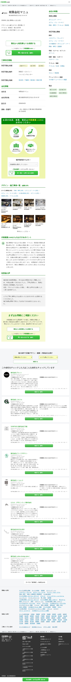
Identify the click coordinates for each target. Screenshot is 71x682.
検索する (35, 361)
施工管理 (32, 65)
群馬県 (32, 616)
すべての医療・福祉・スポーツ (48, 599)
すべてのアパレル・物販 (26, 605)
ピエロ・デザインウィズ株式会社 (21, 502)
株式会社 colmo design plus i (20, 556)
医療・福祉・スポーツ (56, 57)
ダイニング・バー (54, 19)
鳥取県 (49, 619)
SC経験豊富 (53, 93)
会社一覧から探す (26, 641)
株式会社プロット (16, 372)
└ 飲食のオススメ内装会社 (27, 660)
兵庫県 (32, 619)
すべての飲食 (35, 590)
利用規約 (4, 676)
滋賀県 (64, 618)
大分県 (21, 623)
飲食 (50, 35)
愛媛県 (37, 621)
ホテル (38, 603)
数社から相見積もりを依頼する (23, 43)
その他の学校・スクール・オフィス (29, 599)
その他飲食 (52, 43)
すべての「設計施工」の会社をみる (35, 582)
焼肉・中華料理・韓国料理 (48, 415)
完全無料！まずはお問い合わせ (35, 679)
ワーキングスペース (33, 598)
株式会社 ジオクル (16, 399)
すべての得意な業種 (24, 590)
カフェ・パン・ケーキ (56, 22)
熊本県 (64, 621)
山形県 (59, 614)
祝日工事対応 (62, 93)
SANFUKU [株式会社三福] (19, 426)
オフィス (51, 53)
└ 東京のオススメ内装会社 (27, 649)
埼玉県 (21, 80)
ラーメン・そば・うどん (52, 388)
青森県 (38, 614)
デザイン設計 (47, 627)
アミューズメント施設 (56, 77)
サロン (51, 73)
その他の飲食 (47, 594)
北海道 (32, 614)
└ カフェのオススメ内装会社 (27, 663)
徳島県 (26, 621)
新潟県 (60, 616)
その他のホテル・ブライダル (58, 603)
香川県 (32, 621)
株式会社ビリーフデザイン (19, 453)
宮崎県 (26, 623)
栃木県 (26, 616)
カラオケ (56, 609)
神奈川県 (39, 80)
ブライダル (45, 603)
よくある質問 (43, 647)
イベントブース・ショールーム (55, 596)
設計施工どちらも (37, 627)
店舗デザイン (23, 65)
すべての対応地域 (24, 614)
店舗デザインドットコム (63, 644)
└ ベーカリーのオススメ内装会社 (27, 667)
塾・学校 (43, 598)
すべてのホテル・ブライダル (27, 603)
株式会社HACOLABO (17, 529)
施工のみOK (53, 89)
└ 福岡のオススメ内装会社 (27, 656)
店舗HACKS (61, 641)
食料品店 (52, 605)
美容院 (67, 25)
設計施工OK (62, 89)
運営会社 (60, 639)
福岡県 (48, 621)
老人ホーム (62, 599)
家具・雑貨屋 (44, 605)
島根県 (54, 619)
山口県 (21, 621)
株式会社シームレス (17, 480)
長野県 (37, 618)
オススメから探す (26, 646)
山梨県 (32, 618)
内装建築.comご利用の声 (45, 644)
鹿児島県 (32, 623)
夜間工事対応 (53, 96)
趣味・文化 (60, 605)
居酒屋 (59, 46)
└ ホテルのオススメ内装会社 (27, 670)
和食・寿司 (52, 25)
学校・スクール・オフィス (57, 50)
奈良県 (37, 619)
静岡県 (48, 618)
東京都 (32, 80)
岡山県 (60, 619)
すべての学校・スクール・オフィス (29, 596)
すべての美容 (47, 607)
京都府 (21, 619)
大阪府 (26, 619)
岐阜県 (42, 618)
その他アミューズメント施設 (58, 79)
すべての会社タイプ (24, 627)
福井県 (26, 618)
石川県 (21, 618)
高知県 (42, 621)
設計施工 (41, 65)
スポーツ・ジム (54, 59)
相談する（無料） (38, 392)
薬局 (32, 601)
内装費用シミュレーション (45, 655)
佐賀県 (53, 621)
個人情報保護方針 (11, 676)
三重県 (59, 618)
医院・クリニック (24, 601)
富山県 (65, 616)
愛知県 (53, 618)
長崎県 (59, 621)
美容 (50, 70)
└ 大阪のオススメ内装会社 (27, 653)
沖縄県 (38, 623)
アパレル (60, 25)
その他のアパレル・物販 (35, 607)
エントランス (23, 598)
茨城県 (21, 616)
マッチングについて (45, 641)
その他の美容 (23, 609)
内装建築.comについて (45, 639)
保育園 (49, 598)
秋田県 (54, 614)
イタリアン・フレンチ (56, 38)
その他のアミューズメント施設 (40, 610)
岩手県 (43, 614)
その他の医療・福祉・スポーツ (53, 601)
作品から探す (25, 644)
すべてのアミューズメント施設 (36, 609)
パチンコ (49, 609)
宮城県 (48, 614)
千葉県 (27, 80)
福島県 (65, 614)
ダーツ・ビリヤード (24, 610)
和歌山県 (43, 619)
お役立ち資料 (43, 652)
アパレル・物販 (54, 63)
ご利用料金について (45, 650)
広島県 (65, 619)
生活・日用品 (60, 66)
